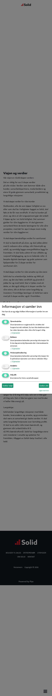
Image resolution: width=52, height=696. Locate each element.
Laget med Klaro (44, 390)
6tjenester (15, 333)
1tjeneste (14, 368)
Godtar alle (44, 385)
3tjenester (15, 348)
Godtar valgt (8, 385)
